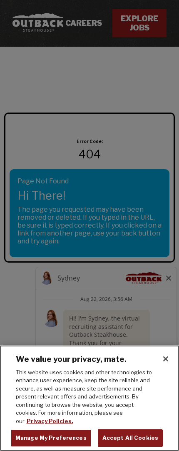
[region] (89, 398)
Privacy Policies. (50, 421)
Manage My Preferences (51, 437)
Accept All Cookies (130, 437)
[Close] (166, 359)
